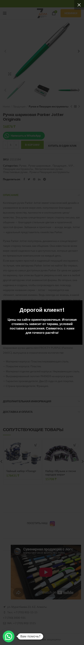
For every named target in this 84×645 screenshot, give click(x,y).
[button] (8, 636)
